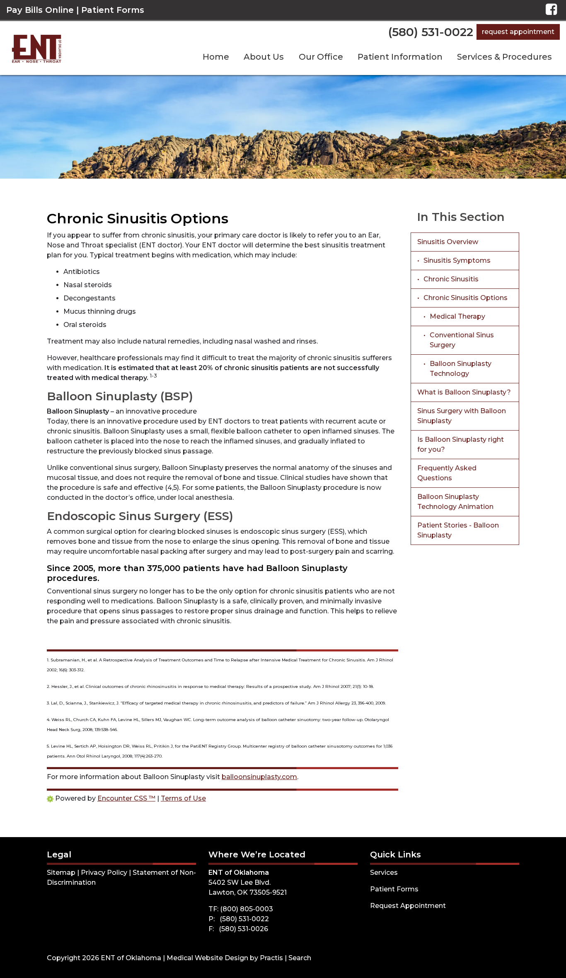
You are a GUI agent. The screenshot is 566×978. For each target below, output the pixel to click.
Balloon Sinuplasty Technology (460, 369)
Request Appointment (518, 32)
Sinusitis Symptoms (457, 260)
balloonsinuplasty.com (259, 777)
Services (384, 872)
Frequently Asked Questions (447, 473)
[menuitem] (215, 56)
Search (299, 958)
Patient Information (400, 57)
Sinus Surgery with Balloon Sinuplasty (461, 416)
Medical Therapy (457, 316)
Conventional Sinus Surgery (462, 340)
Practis (271, 958)
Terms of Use (183, 798)
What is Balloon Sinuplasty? (464, 392)
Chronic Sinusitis (451, 279)
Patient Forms (112, 10)
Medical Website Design (207, 958)
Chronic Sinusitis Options (465, 298)
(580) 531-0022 (430, 32)
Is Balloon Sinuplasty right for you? (460, 444)
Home (216, 57)
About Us (264, 57)
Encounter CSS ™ (126, 798)
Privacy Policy (104, 872)
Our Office (321, 57)
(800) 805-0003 (246, 909)
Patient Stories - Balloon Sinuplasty (458, 530)
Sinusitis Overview (447, 242)
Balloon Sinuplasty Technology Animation (455, 502)
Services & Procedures (504, 57)
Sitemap (61, 872)
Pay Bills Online (40, 10)
